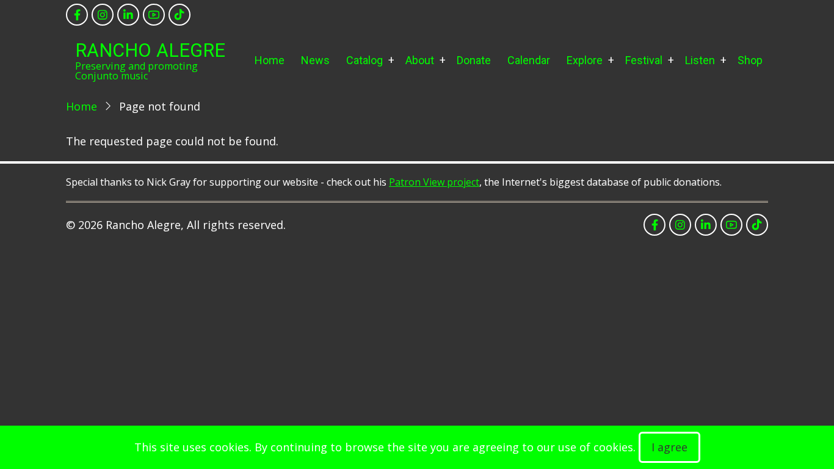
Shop (750, 60)
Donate (474, 60)
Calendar (528, 60)
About (419, 60)
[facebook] (77, 15)
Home (270, 60)
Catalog (364, 60)
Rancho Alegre (150, 50)
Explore (585, 60)
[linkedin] (128, 15)
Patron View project (434, 182)
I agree (669, 447)
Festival (643, 60)
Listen (700, 60)
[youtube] (154, 15)
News (315, 60)
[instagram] (103, 15)
